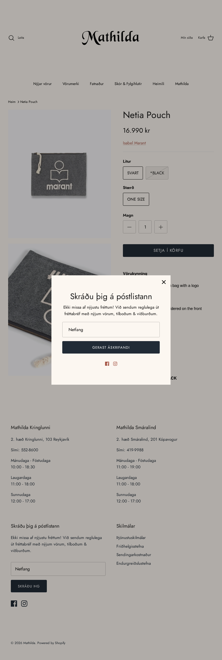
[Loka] (164, 282)
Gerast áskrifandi (111, 347)
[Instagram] (115, 364)
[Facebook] (107, 364)
